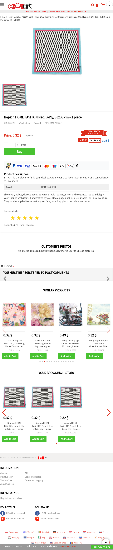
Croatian (91, 532)
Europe (30, 537)
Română (45, 532)
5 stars (37, 218)
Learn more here (67, 546)
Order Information (33, 476)
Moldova (78, 542)
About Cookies (7, 483)
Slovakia (71, 537)
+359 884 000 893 (76, 11)
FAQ (27, 473)
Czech (105, 532)
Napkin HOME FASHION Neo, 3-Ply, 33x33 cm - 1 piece (14, 425)
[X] (1, 546)
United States (60, 542)
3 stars (25, 218)
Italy (43, 537)
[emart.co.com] (20, 5)
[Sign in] (97, 5)
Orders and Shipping (34, 480)
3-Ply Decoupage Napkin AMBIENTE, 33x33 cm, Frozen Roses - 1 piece (70, 343)
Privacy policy (6, 476)
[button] (40, 361)
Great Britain (40, 542)
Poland (56, 537)
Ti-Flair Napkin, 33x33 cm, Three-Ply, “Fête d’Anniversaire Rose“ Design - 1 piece (14, 343)
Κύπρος (101, 537)
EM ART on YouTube (15, 518)
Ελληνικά (30, 532)
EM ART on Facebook (15, 513)
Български (14, 532)
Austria (76, 532)
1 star (13, 218)
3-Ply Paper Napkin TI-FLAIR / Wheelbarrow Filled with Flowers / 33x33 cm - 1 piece (98, 343)
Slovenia (86, 537)
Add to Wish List (55, 123)
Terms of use (6, 480)
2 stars (19, 218)
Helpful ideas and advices (12, 498)
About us (4, 473)
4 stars (31, 218)
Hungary (15, 537)
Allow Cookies (102, 547)
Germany (61, 532)
